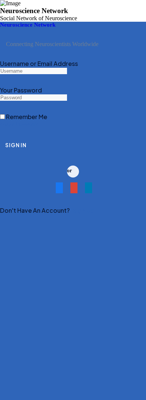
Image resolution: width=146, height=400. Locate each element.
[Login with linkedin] (87, 190)
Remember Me (26, 117)
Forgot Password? (19, 124)
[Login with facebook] (58, 190)
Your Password (21, 90)
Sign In (16, 145)
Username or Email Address (39, 63)
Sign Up (83, 210)
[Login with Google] (73, 190)
